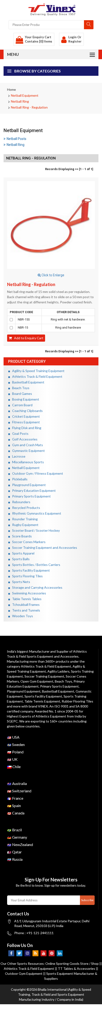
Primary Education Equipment (33, 490)
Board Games (21, 394)
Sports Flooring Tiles (26, 576)
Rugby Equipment (24, 525)
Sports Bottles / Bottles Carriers (35, 565)
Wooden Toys (21, 616)
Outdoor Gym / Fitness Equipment (36, 473)
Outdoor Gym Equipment (23, 973)
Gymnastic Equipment (27, 451)
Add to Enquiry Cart (27, 338)
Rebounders (20, 502)
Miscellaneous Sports (27, 462)
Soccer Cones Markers (28, 542)
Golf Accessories (23, 439)
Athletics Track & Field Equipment (36, 376)
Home (11, 89)
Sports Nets (20, 582)
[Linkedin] (60, 953)
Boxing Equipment (24, 399)
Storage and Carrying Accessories (36, 587)
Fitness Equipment (25, 422)
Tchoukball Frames (25, 604)
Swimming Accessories (28, 593)
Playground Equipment (28, 485)
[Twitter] (19, 953)
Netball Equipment (24, 95)
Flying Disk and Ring (25, 428)
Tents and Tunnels (25, 610)
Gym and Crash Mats (26, 445)
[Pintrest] (52, 953)
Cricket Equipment (25, 416)
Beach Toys (19, 388)
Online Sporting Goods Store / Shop (72, 963)
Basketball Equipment (27, 382)
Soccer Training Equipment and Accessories (43, 547)
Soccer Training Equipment (44, 676)
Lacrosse (17, 456)
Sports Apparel (22, 553)
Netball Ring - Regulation (29, 107)
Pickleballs (19, 479)
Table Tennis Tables (26, 599)
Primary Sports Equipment (30, 496)
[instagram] (27, 953)
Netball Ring (20, 101)
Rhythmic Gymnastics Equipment (35, 513)
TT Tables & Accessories (76, 968)
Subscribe (87, 900)
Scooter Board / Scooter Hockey (35, 530)
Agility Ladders (58, 671)
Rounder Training (24, 519)
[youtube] (43, 953)
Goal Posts (19, 433)
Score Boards (21, 536)
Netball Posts (16, 139)
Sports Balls (20, 559)
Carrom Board (21, 405)
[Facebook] (11, 953)
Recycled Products (25, 508)
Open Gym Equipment (36, 681)
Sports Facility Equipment (30, 570)
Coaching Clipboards (26, 411)
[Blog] (35, 953)
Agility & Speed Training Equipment (37, 371)
